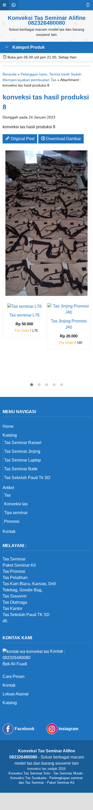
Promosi (11, 521)
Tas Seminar (14, 559)
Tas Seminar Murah (67, 773)
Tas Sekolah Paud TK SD (26, 614)
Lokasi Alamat (15, 694)
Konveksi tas (16, 504)
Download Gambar (63, 139)
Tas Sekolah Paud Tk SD (27, 477)
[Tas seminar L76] (24, 306)
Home (8, 426)
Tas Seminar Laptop (22, 460)
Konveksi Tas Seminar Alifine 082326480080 (47, 20)
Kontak (9, 531)
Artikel (8, 487)
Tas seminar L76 (24, 315)
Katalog (10, 435)
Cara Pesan (14, 676)
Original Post (22, 139)
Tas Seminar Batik (20, 469)
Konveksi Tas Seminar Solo (29, 773)
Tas (7, 495)
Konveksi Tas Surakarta (28, 778)
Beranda (10, 74)
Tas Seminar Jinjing (22, 451)
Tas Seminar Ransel (22, 442)
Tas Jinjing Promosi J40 (69, 324)
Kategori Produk (28, 47)
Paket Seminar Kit (60, 783)
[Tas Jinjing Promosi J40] (68, 309)
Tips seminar (16, 512)
